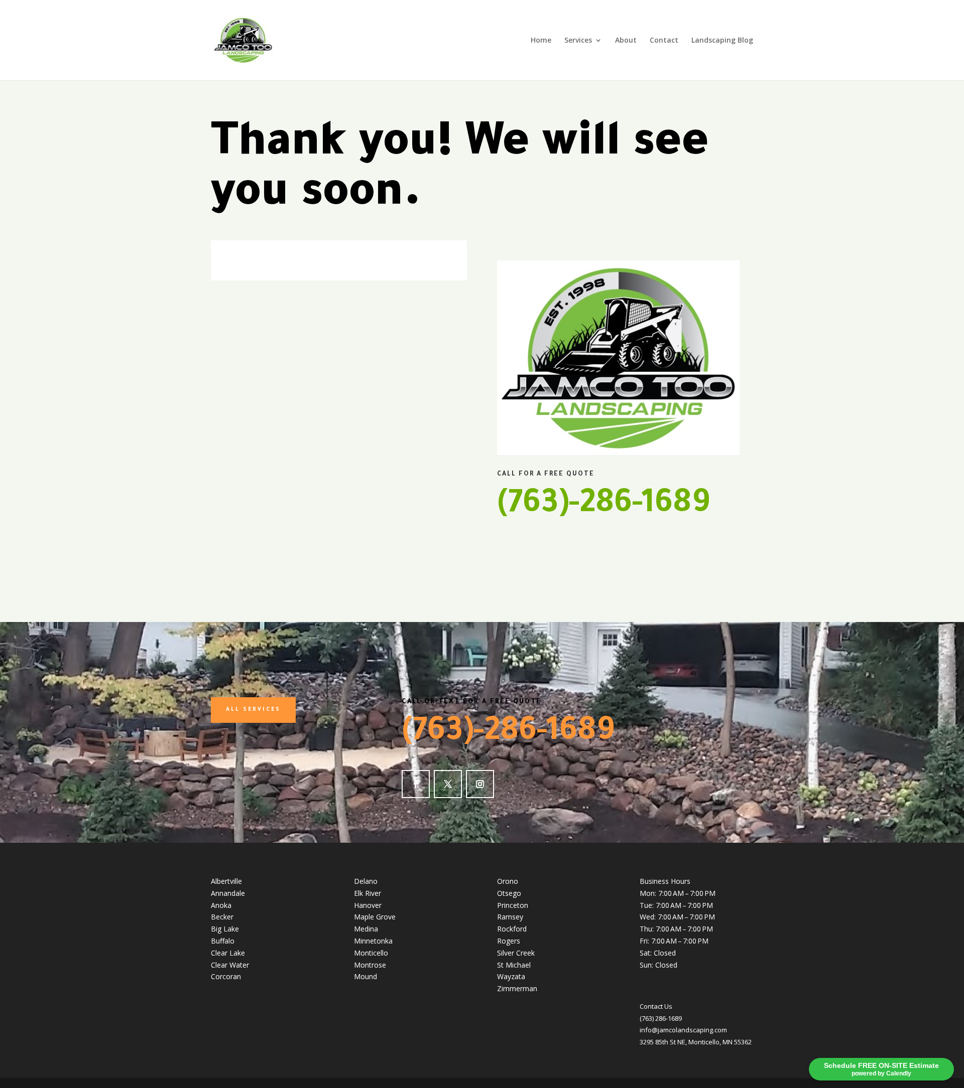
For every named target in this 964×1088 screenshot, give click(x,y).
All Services (253, 710)
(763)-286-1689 (603, 506)
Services (578, 41)
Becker (222, 916)
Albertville (226, 881)
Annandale (228, 893)
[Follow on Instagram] (480, 784)
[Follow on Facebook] (416, 784)
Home (541, 41)
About (626, 41)
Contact (664, 41)
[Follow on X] (448, 784)
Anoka (221, 905)
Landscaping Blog (722, 41)
